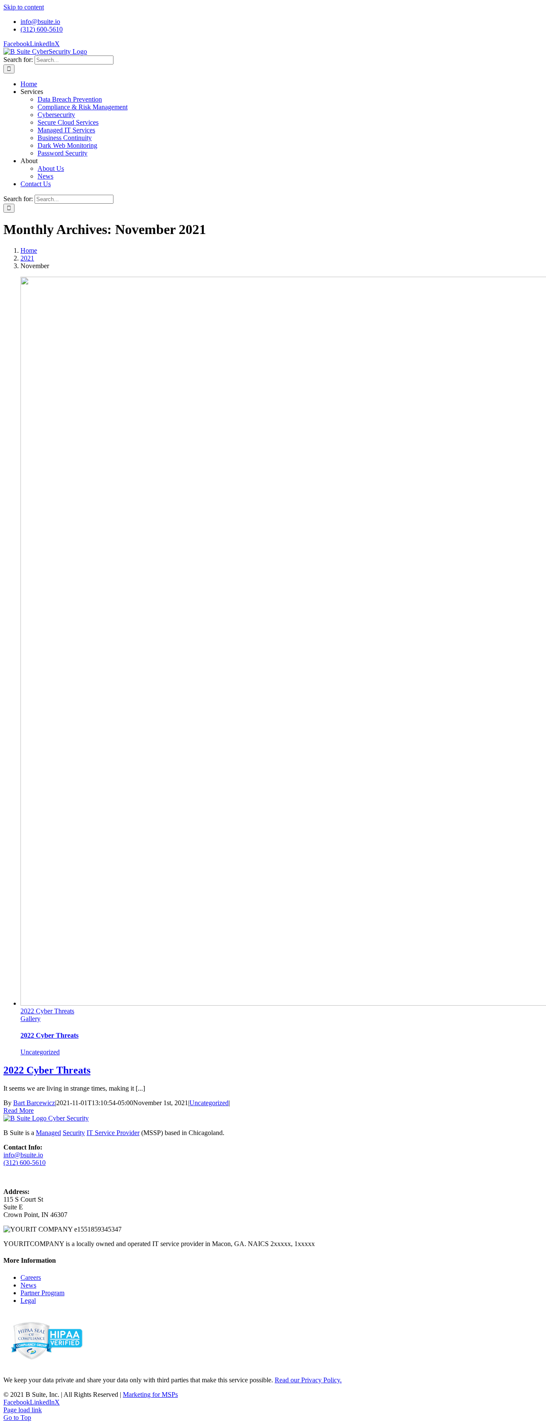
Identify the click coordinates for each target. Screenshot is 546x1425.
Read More (18, 1110)
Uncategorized (40, 1052)
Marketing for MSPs (150, 1394)
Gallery (30, 1018)
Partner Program (42, 1292)
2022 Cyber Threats (47, 1011)
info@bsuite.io (23, 1155)
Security (74, 1132)
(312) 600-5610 (24, 1162)
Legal (28, 1300)
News (28, 1285)
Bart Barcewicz (34, 1102)
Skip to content (23, 7)
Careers (30, 1277)
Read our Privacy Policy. (308, 1380)
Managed (48, 1132)
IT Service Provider (113, 1132)
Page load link (22, 1409)
